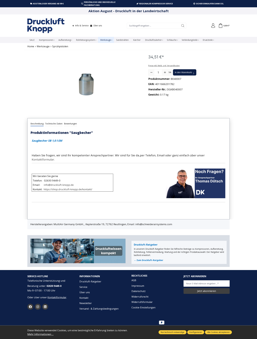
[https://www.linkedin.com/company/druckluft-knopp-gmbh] (45, 307)
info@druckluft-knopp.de (59, 185)
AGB (133, 280)
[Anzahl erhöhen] (165, 72)
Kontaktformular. (43, 159)
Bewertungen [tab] (70, 123)
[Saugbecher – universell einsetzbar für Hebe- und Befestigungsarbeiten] (86, 85)
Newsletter (85, 303)
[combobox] (153, 26)
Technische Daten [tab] (53, 123)
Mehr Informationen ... (40, 334)
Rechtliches (139, 275)
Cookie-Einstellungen (143, 307)
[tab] (37, 123)
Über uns (97, 25)
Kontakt (83, 297)
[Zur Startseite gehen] (46, 25)
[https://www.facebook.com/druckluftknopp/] (30, 307)
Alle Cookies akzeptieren (218, 332)
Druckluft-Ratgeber (90, 281)
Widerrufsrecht (139, 296)
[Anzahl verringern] (151, 72)
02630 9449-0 (54, 286)
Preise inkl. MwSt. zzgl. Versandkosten (164, 65)
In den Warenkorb (183, 72)
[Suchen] (183, 26)
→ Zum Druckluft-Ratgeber (148, 260)
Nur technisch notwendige (172, 332)
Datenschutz (138, 291)
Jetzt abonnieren (206, 291)
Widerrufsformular (142, 302)
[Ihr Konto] (213, 25)
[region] (86, 85)
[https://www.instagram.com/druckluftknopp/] (38, 307)
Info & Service (82, 25)
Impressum (137, 285)
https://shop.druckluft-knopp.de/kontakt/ (68, 189)
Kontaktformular (56, 297)
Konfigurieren (195, 332)
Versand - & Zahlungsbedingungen (99, 308)
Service (83, 287)
